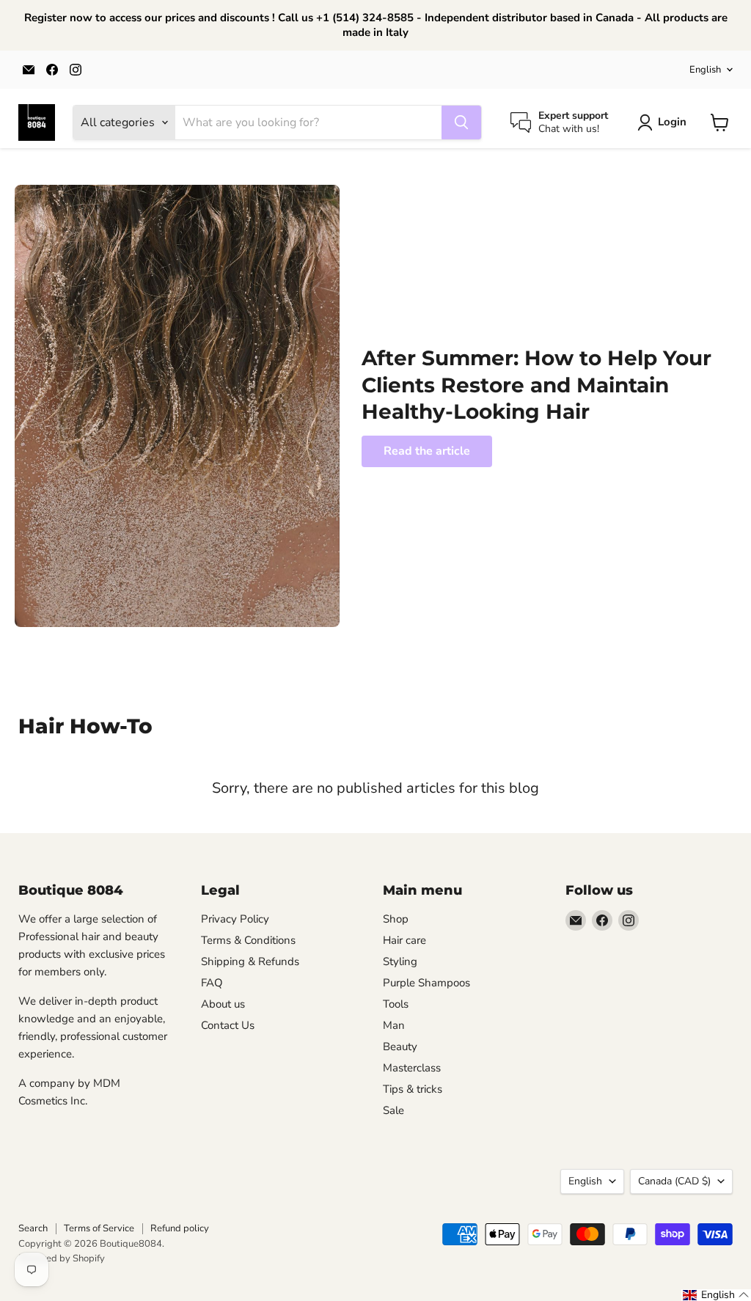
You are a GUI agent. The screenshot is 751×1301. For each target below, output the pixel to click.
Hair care (404, 940)
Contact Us (227, 1025)
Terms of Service (99, 1228)
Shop (396, 919)
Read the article (427, 451)
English (705, 69)
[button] (716, 1295)
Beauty (400, 1046)
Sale (393, 1110)
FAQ (212, 982)
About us (223, 1004)
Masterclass (412, 1067)
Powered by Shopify (61, 1258)
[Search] (461, 122)
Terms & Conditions (248, 940)
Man (394, 1025)
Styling (400, 961)
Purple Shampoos (426, 982)
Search (33, 1228)
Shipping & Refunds (250, 961)
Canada (674, 1181)
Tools (396, 1004)
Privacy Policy (235, 919)
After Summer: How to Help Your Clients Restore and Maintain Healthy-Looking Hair (536, 384)
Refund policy (179, 1228)
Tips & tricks (412, 1089)
